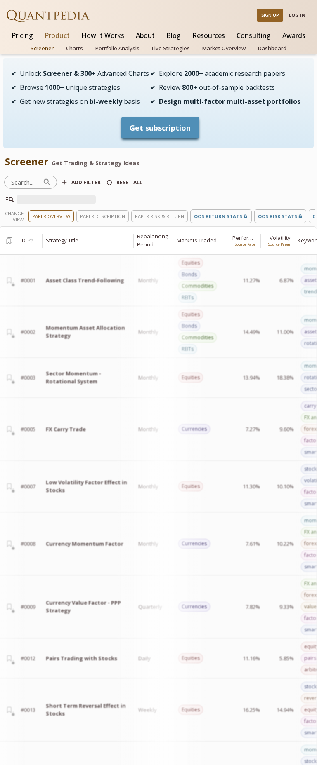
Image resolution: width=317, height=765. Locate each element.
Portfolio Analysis (117, 48)
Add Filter (86, 182)
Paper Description (102, 216)
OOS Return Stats (218, 216)
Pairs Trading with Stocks (81, 658)
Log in (297, 15)
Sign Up (270, 15)
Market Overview (224, 48)
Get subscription (160, 128)
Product (57, 35)
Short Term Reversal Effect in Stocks (86, 710)
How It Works (102, 35)
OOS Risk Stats (277, 216)
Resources (208, 35)
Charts (74, 48)
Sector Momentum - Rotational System (73, 377)
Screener (42, 48)
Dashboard (272, 48)
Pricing (22, 35)
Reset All (129, 182)
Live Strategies (171, 48)
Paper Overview (51, 216)
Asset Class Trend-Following (85, 280)
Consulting (254, 35)
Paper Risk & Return (159, 216)
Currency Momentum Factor (84, 543)
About (145, 35)
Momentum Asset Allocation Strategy (85, 332)
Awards (293, 35)
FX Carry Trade (66, 429)
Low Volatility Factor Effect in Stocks (86, 486)
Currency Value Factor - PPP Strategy (83, 607)
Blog (173, 35)
